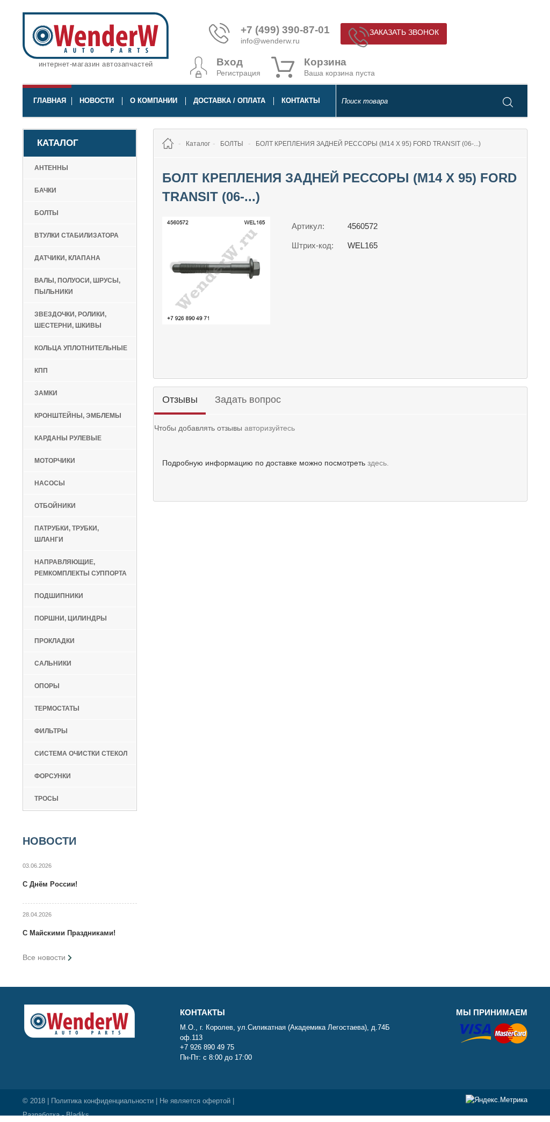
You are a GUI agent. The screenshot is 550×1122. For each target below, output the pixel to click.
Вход (229, 62)
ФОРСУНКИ (52, 776)
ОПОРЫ (47, 686)
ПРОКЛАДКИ (54, 641)
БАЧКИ (45, 190)
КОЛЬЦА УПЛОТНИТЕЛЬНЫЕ (80, 348)
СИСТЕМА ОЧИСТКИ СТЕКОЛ (80, 753)
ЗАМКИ (45, 393)
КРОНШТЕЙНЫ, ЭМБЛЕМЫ (77, 415)
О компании (153, 101)
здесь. (378, 463)
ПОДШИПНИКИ (58, 596)
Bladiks (77, 1115)
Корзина (325, 62)
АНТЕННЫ (51, 168)
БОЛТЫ (46, 213)
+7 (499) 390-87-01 (285, 30)
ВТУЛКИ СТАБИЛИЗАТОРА (76, 235)
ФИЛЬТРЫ (51, 731)
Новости (96, 101)
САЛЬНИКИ (52, 663)
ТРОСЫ (46, 798)
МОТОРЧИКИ (54, 460)
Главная (49, 101)
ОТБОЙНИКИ (55, 506)
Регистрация (238, 73)
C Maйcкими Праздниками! (69, 933)
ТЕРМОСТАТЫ (56, 708)
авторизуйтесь (269, 428)
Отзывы (180, 399)
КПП (41, 370)
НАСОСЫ (49, 483)
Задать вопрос (248, 399)
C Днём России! (50, 884)
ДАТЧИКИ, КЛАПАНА (67, 258)
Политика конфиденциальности (102, 1101)
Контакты (300, 101)
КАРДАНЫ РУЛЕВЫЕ (68, 438)
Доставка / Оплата (229, 101)
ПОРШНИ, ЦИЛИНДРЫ (70, 618)
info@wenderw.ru (270, 40)
